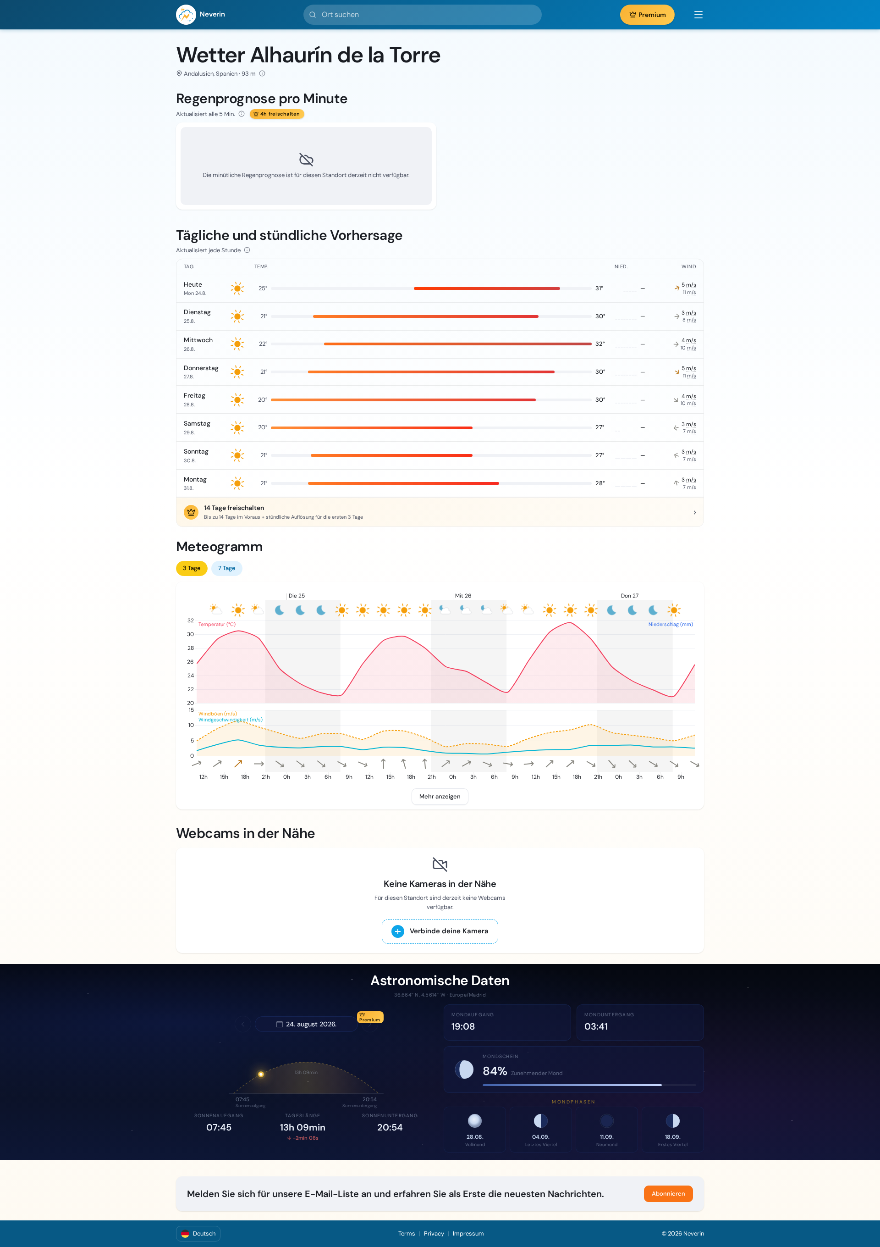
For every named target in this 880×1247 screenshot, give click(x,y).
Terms (406, 1233)
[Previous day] (243, 1024)
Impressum (468, 1233)
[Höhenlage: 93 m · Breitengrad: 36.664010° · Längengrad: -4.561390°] (262, 73)
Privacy (434, 1233)
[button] (694, 15)
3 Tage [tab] (192, 568)
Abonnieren (668, 1193)
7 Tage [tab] (227, 568)
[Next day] (370, 1024)
